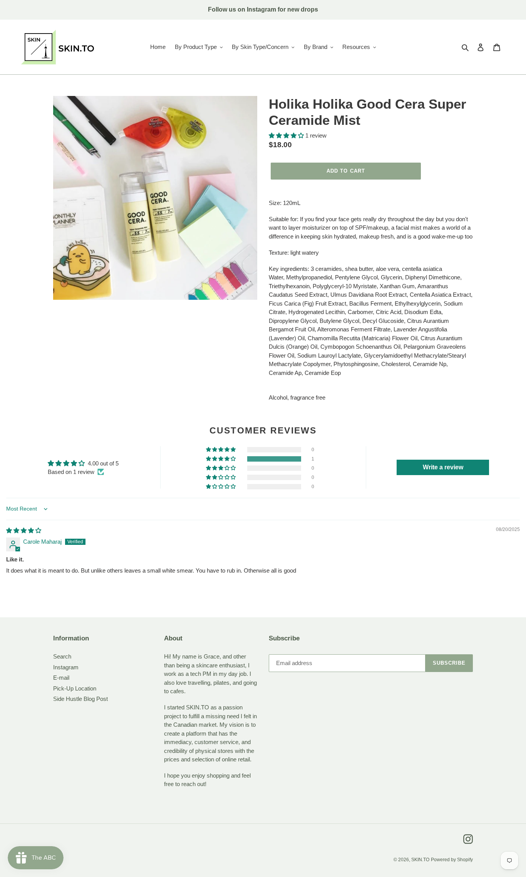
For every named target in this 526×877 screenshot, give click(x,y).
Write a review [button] (443, 467)
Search (62, 656)
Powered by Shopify (452, 859)
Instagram (66, 667)
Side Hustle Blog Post (80, 699)
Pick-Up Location (74, 688)
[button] (287, 135)
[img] (23, 530)
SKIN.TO (420, 859)
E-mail (61, 677)
